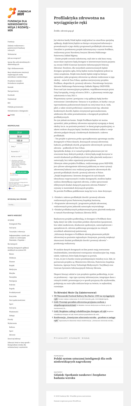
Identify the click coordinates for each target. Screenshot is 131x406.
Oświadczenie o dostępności (18, 111)
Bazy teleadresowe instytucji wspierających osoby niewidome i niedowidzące (18, 74)
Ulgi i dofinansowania (15, 68)
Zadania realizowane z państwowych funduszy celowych (16, 48)
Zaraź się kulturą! (14, 339)
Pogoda (12, 289)
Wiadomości (13, 312)
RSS (9, 103)
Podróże (12, 285)
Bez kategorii (12, 244)
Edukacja (12, 258)
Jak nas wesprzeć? (14, 58)
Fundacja (11, 42)
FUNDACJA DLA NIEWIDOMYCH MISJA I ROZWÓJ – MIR (19, 25)
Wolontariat (12, 54)
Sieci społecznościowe (17, 300)
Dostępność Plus (15, 224)
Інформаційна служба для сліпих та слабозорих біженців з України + (19, 237)
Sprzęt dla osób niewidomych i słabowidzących (19, 63)
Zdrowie (12, 335)
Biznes (11, 254)
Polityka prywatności (15, 107)
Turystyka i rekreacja (17, 232)
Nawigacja (13, 281)
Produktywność (15, 292)
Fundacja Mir (75, 338)
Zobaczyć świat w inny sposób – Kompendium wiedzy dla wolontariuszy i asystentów (19, 344)
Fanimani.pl (12, 99)
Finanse (12, 262)
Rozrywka (13, 296)
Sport (11, 304)
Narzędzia (13, 277)
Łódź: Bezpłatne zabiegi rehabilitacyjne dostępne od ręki (80, 311)
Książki (11, 265)
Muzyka (12, 273)
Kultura (12, 327)
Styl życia (12, 228)
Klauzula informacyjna (20, 186)
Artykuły (11, 220)
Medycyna (13, 269)
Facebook (11, 95)
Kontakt (10, 87)
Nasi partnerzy (13, 91)
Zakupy (12, 316)
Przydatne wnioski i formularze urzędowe (16, 82)
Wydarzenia (12, 323)
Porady (10, 319)
